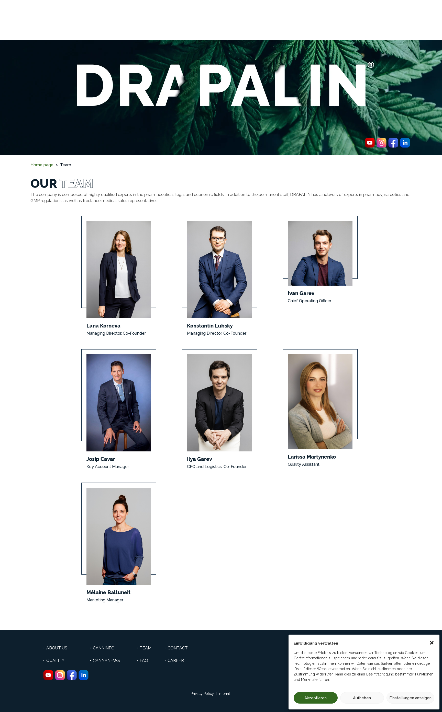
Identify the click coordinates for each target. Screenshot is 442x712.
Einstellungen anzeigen (410, 698)
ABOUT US (56, 648)
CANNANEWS (106, 660)
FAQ (144, 660)
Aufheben (362, 698)
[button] (431, 642)
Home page (41, 164)
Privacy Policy (202, 694)
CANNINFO (104, 648)
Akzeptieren (315, 698)
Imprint (224, 694)
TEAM (145, 648)
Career (176, 660)
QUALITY (55, 660)
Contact (178, 648)
